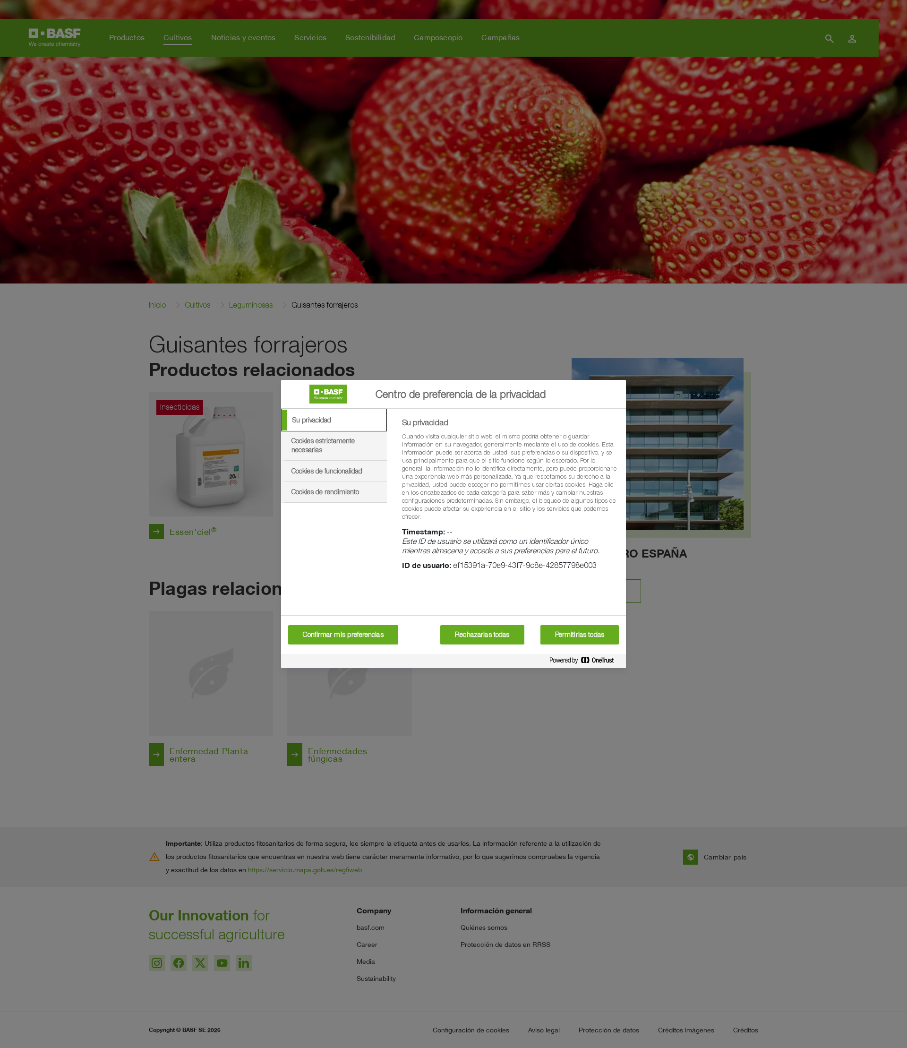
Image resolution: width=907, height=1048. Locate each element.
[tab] (334, 420)
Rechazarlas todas (482, 634)
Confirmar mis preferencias (343, 634)
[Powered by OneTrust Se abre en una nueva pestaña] (585, 661)
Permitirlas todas (579, 634)
